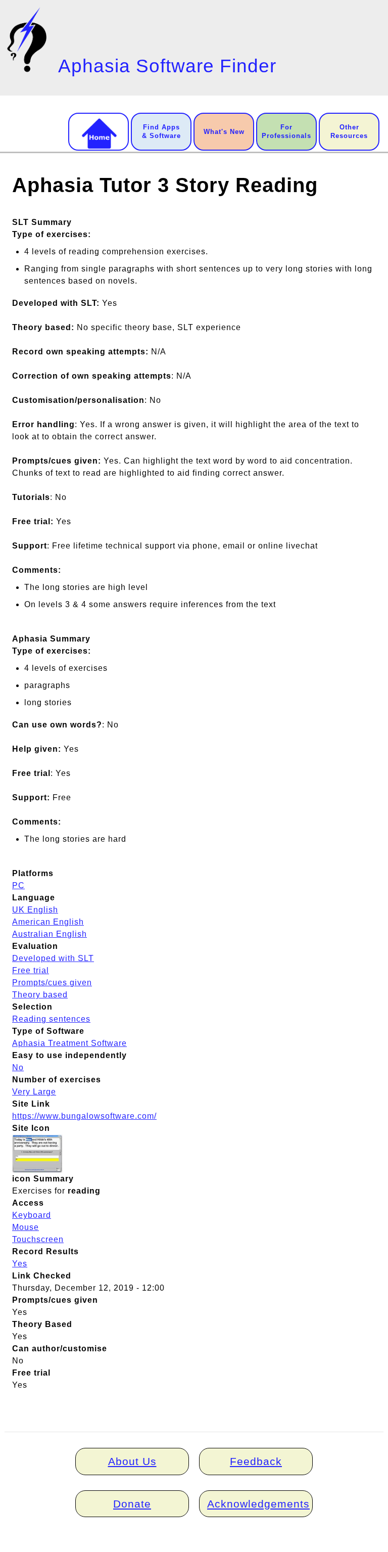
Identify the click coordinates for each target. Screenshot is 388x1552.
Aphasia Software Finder (167, 66)
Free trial (30, 970)
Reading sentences (51, 1019)
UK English (35, 909)
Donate (132, 1504)
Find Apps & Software (161, 131)
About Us (132, 1461)
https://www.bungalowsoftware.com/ (84, 1116)
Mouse (25, 1227)
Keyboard (31, 1215)
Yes (19, 1263)
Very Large (34, 1091)
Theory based (40, 994)
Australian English (49, 934)
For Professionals (286, 131)
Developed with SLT (53, 958)
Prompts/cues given (52, 982)
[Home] (29, 39)
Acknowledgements (258, 1504)
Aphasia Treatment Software (69, 1043)
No (18, 1067)
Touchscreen (38, 1239)
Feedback (256, 1461)
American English (48, 922)
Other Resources (349, 131)
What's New (224, 131)
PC (18, 885)
